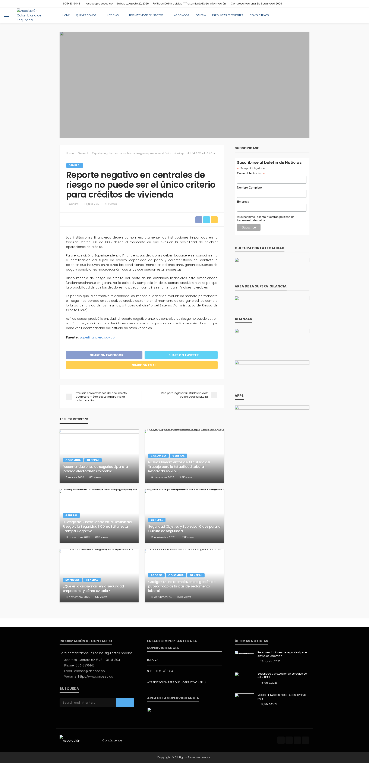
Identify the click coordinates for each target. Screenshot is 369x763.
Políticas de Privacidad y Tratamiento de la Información (189, 3)
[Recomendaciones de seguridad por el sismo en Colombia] (244, 652)
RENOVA (152, 660)
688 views (101, 537)
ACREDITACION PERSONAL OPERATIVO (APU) (176, 682)
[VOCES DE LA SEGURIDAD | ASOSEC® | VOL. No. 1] (244, 700)
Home (66, 15)
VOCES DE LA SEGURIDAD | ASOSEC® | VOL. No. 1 (283, 696)
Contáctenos (259, 15)
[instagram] (301, 3)
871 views (95, 477)
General (75, 165)
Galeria (201, 15)
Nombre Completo (249, 187)
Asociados (181, 15)
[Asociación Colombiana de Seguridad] (35, 15)
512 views (101, 597)
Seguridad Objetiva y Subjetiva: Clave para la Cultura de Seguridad (184, 528)
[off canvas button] (6, 15)
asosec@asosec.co (89, 671)
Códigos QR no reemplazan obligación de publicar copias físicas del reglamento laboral (181, 586)
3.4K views (186, 477)
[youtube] (306, 3)
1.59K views (184, 597)
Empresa (243, 201)
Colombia (73, 460)
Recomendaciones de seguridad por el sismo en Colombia (282, 654)
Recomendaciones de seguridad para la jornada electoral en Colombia (95, 469)
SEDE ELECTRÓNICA (160, 671)
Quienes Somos (86, 15)
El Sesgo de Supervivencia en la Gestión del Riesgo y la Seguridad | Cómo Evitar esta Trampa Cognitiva (97, 526)
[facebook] (290, 3)
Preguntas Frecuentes (227, 15)
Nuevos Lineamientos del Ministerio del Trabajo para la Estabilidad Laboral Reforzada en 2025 (179, 466)
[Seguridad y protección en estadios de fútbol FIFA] (244, 679)
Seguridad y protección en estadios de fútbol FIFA (282, 675)
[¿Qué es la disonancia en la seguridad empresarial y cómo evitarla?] (99, 575)
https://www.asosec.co (95, 676)
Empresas (72, 579)
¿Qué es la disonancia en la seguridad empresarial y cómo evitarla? (93, 588)
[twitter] (295, 3)
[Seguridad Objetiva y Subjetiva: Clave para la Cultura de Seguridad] (184, 516)
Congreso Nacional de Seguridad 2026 (256, 3)
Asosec (156, 575)
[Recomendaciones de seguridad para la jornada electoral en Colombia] (99, 456)
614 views (111, 204)
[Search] (361, 15)
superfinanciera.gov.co (97, 337)
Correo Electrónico (251, 173)
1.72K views (188, 537)
